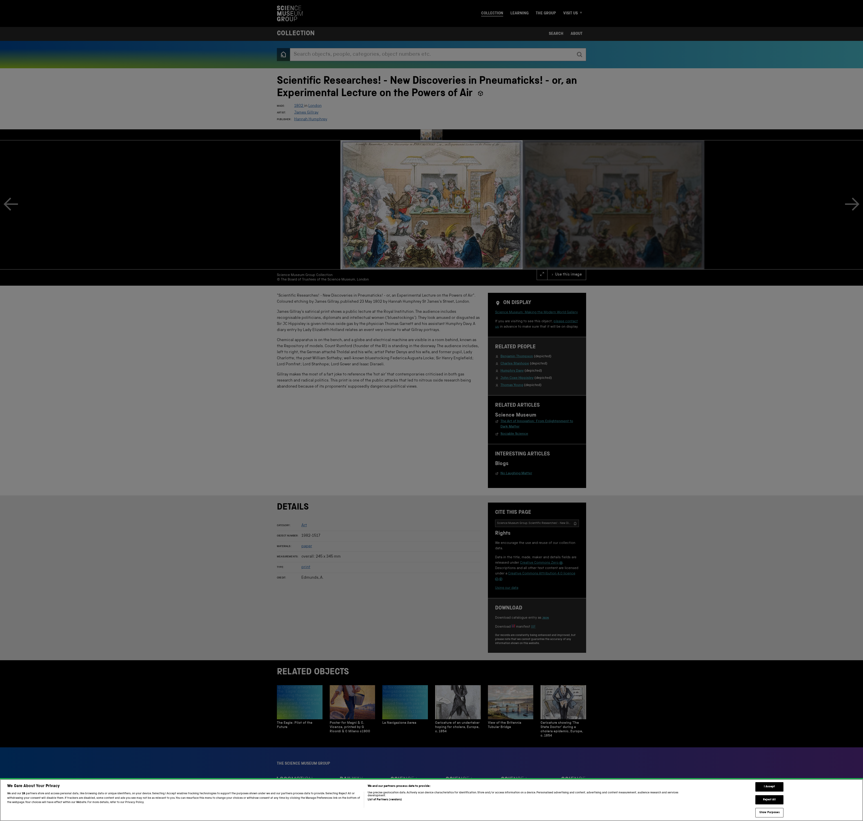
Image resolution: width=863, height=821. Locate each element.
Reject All (769, 799)
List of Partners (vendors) (385, 799)
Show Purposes (769, 812)
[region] (431, 800)
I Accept (769, 786)
